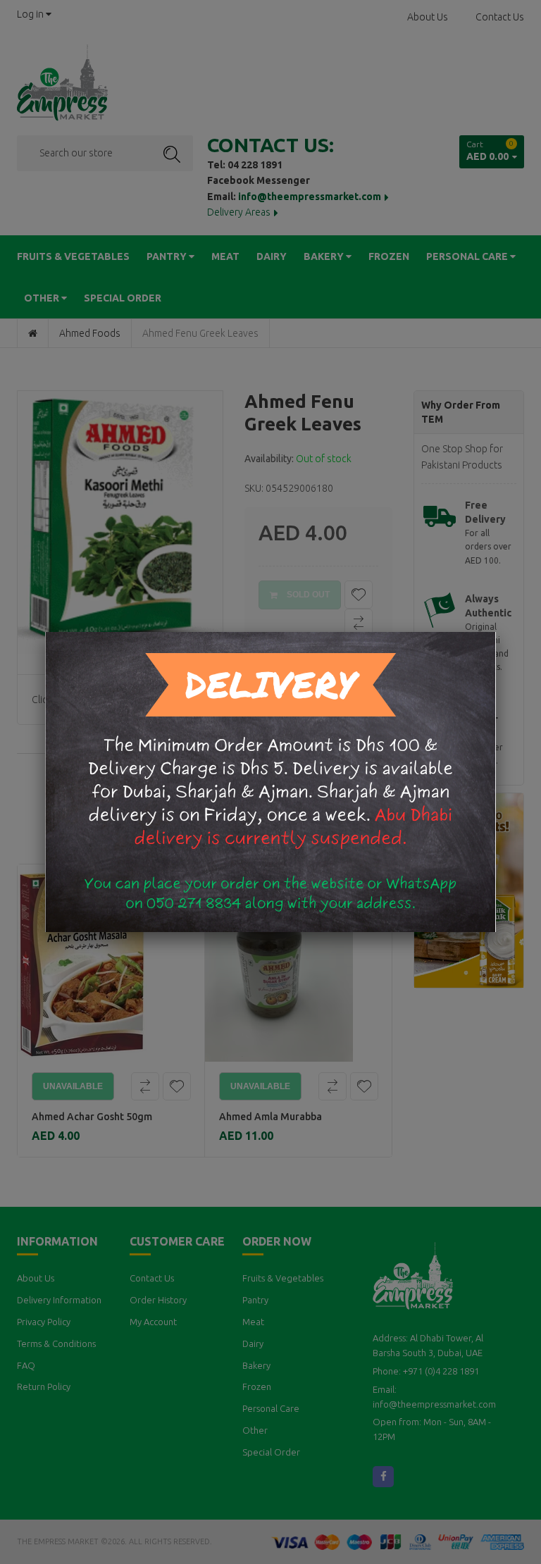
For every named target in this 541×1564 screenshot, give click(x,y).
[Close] (496, 632)
